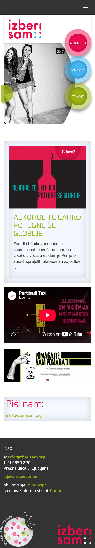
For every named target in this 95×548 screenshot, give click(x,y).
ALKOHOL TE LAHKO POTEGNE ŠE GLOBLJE (47, 225)
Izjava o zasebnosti (22, 476)
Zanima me (78, 70)
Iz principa (25, 485)
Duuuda (34, 490)
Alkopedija (78, 43)
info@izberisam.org (24, 415)
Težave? (78, 97)
